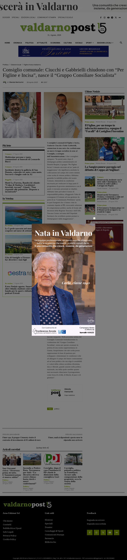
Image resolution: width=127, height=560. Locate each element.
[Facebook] (101, 17)
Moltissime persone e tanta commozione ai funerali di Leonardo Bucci (22, 159)
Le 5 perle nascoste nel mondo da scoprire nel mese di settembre (21, 229)
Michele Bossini (100, 122)
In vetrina (9, 225)
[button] (121, 43)
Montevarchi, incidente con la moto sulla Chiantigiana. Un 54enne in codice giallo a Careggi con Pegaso (109, 183)
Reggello (8, 180)
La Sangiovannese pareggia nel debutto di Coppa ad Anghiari (103, 168)
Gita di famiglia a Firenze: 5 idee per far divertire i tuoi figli (23, 258)
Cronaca (8, 154)
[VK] (110, 81)
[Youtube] (108, 17)
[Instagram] (104, 17)
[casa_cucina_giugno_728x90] (63, 51)
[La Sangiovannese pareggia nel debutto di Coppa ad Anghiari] (105, 149)
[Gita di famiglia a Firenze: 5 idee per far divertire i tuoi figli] (23, 244)
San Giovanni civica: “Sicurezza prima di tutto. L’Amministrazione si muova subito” (11, 472)
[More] (121, 81)
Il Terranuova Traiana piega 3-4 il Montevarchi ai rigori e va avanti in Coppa (110, 210)
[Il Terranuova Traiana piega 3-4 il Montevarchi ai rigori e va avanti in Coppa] (90, 209)
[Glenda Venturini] (5, 82)
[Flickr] (120, 17)
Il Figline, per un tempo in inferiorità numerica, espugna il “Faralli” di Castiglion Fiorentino (104, 128)
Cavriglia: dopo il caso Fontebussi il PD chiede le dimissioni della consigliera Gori (52, 472)
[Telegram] (112, 17)
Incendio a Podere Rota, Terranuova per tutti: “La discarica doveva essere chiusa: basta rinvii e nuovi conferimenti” (31, 476)
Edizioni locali (16, 64)
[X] (98, 81)
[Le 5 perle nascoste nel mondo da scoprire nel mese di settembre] (23, 215)
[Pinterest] (104, 81)
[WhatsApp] (115, 81)
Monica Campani (7, 482)
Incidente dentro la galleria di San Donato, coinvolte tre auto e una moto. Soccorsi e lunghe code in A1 (23, 172)
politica (56, 409)
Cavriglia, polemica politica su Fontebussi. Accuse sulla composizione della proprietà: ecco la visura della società (73, 476)
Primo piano (89, 122)
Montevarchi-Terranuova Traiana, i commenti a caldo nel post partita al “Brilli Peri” (110, 197)
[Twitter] (116, 17)
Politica (5, 64)
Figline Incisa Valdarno (32, 64)
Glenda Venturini (16, 82)
